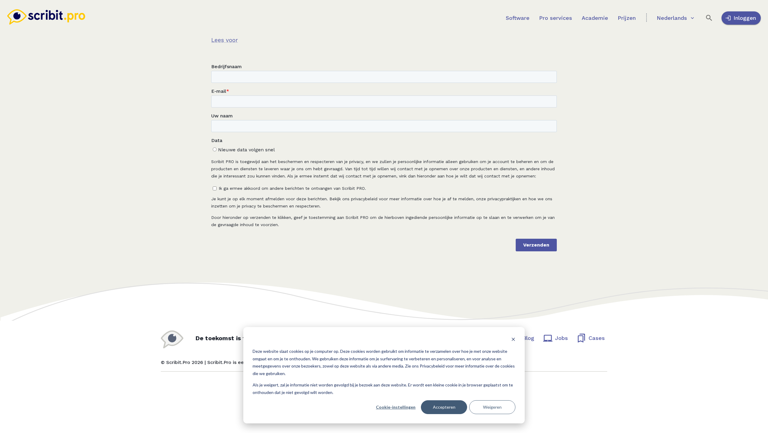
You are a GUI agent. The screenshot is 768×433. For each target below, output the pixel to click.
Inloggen (745, 18)
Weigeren (492, 407)
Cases (597, 338)
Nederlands (672, 18)
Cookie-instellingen (396, 407)
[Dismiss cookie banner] (513, 340)
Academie (595, 18)
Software (518, 18)
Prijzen (627, 18)
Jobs (561, 338)
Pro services (555, 18)
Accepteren (444, 407)
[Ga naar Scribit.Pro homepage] (46, 18)
